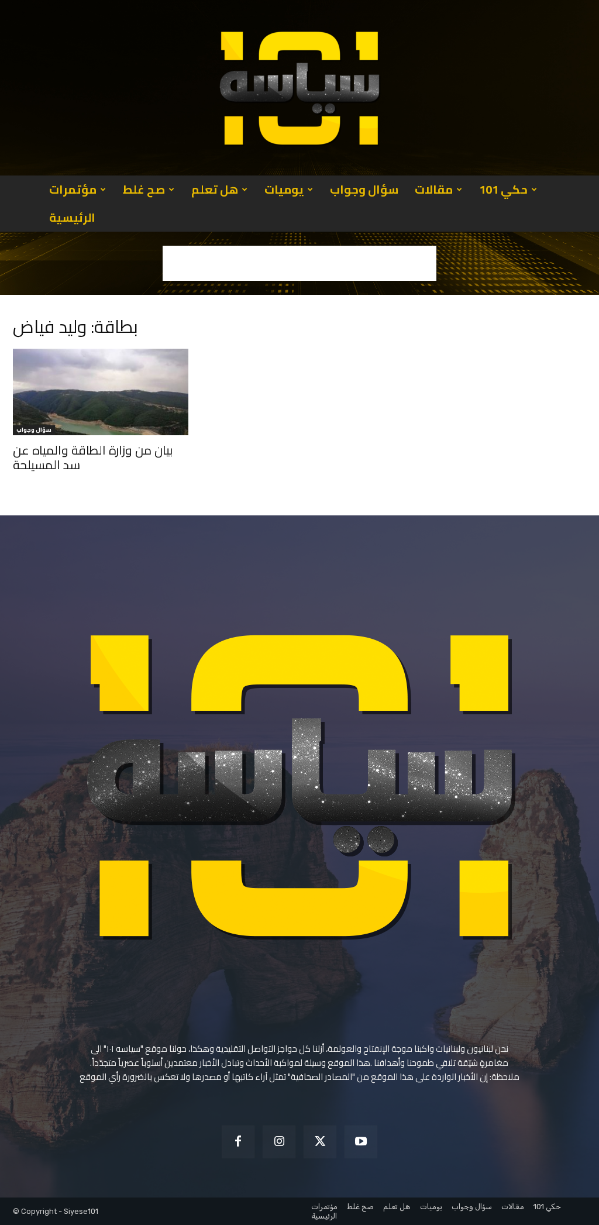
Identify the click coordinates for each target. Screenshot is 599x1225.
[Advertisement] (299, 263)
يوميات (284, 189)
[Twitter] (320, 1142)
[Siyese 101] (299, 88)
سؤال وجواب (364, 189)
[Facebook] (238, 1142)
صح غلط (144, 189)
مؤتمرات (73, 189)
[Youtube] (361, 1142)
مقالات (434, 189)
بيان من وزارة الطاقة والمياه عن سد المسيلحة (93, 457)
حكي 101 (503, 189)
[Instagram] (279, 1142)
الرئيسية (72, 217)
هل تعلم (214, 189)
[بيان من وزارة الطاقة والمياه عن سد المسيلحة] (100, 392)
